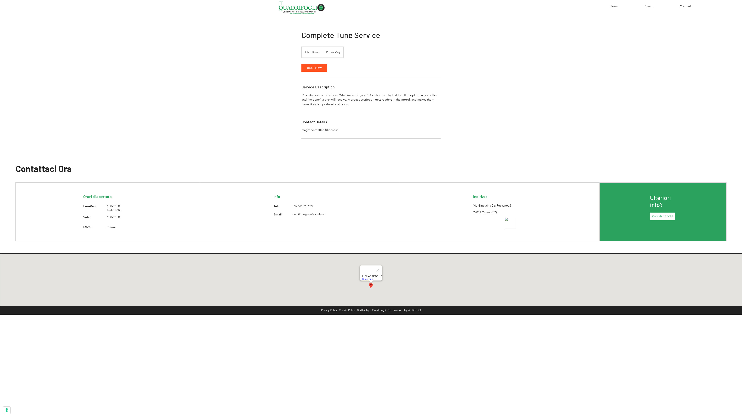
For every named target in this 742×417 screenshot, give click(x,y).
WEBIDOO (414, 310)
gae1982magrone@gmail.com (308, 214)
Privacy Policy (329, 310)
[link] (314, 68)
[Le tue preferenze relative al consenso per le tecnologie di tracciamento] (6, 410)
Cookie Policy (347, 310)
